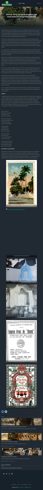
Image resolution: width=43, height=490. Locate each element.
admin (19, 19)
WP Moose (29, 487)
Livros (18, 484)
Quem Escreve (14, 484)
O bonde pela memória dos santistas (9, 441)
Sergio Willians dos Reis (5, 431)
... (36, 428)
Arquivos (29, 484)
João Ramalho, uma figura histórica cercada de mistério (13, 426)
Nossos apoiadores (24, 484)
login (10, 467)
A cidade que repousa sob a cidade (9, 456)
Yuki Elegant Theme (22, 487)
